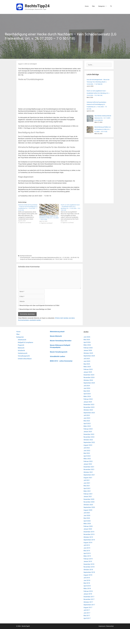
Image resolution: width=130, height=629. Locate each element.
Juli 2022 (87, 448)
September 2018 (89, 572)
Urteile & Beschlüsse (25, 359)
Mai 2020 (87, 518)
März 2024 (87, 396)
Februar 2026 (88, 348)
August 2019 (88, 542)
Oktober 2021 (88, 472)
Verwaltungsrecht (24, 356)
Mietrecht (21, 348)
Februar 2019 (88, 559)
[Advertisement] (49, 94)
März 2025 (87, 367)
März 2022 (87, 458)
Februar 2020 (88, 526)
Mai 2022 (87, 453)
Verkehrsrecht (22, 353)
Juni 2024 (87, 388)
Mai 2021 (87, 486)
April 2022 (87, 456)
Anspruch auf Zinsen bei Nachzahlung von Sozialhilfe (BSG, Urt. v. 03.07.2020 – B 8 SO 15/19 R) (46, 259)
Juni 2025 (87, 361)
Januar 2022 (88, 464)
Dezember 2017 (89, 597)
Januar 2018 (88, 594)
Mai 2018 (87, 583)
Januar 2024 (88, 402)
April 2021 (87, 488)
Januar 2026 (88, 350)
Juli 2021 (87, 480)
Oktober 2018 (88, 569)
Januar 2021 (88, 496)
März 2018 (87, 588)
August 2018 (88, 575)
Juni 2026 (87, 337)
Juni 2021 (87, 483)
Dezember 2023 (89, 404)
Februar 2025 (88, 369)
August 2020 (88, 510)
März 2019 (87, 556)
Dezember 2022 (89, 434)
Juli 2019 (87, 545)
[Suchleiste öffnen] (111, 6)
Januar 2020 (88, 529)
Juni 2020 (87, 515)
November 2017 (89, 599)
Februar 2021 (88, 494)
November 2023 (89, 407)
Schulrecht (21, 350)
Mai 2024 (87, 391)
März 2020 (87, 523)
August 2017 (88, 607)
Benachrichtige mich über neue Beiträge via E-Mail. (35, 309)
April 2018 (87, 586)
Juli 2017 (87, 610)
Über (93, 6)
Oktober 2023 (88, 410)
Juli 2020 (87, 513)
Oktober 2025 (88, 353)
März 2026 (87, 345)
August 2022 (88, 445)
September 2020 (89, 507)
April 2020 (87, 521)
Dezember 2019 (89, 532)
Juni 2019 (87, 548)
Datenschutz (110, 626)
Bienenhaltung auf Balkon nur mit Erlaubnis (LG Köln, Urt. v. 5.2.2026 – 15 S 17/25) (49, 217)
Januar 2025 (88, 372)
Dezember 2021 (89, 467)
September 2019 (89, 540)
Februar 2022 (88, 461)
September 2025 (89, 356)
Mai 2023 (87, 421)
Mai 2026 (87, 339)
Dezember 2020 (89, 499)
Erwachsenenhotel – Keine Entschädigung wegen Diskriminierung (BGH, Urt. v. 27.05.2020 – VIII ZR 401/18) (49, 257)
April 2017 (87, 618)
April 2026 (87, 342)
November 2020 (89, 502)
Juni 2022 (87, 450)
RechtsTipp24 (37, 6)
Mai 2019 (87, 550)
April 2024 (87, 394)
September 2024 (89, 383)
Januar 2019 (88, 561)
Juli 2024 (87, 385)
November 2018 (89, 567)
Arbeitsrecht (22, 340)
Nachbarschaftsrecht (26, 255)
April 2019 (87, 553)
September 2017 (89, 605)
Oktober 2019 (88, 537)
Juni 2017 (87, 613)
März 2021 (87, 491)
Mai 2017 (87, 615)
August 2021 (88, 477)
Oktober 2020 (88, 505)
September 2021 (89, 475)
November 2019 (89, 534)
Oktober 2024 (88, 380)
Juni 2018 (87, 580)
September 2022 (89, 442)
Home (87, 6)
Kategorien (101, 6)
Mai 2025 (87, 364)
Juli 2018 (87, 578)
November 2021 (89, 469)
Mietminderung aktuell (57, 331)
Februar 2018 (88, 591)
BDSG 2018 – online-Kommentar (61, 361)
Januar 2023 (88, 431)
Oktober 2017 (88, 602)
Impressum (102, 626)
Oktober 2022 (88, 440)
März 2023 (87, 426)
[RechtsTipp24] (19, 7)
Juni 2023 (87, 418)
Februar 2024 (88, 399)
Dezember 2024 (89, 375)
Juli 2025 (87, 358)
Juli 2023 (87, 415)
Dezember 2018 (89, 564)
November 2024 (89, 377)
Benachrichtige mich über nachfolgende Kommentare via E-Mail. (40, 305)
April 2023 (87, 423)
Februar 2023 (88, 429)
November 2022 (89, 437)
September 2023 (89, 413)
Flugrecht (21, 345)
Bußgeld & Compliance (25, 342)
